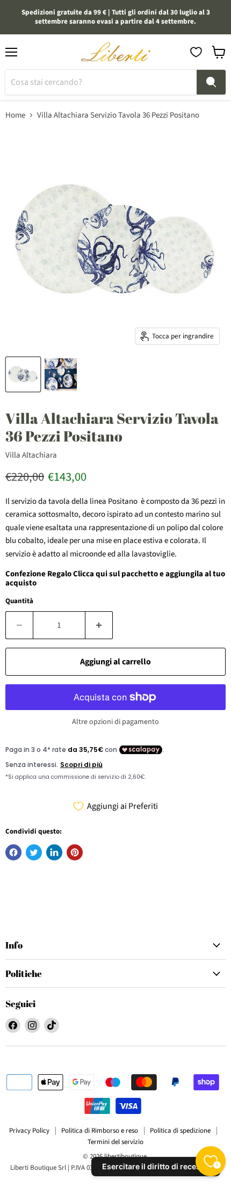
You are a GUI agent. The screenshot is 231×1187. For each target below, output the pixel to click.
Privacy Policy (29, 1130)
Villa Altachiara (31, 455)
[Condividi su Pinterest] (75, 852)
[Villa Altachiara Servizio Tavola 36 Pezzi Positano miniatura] (23, 374)
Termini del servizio (115, 1142)
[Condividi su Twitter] (34, 852)
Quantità (19, 601)
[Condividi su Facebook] (13, 852)
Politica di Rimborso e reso (99, 1130)
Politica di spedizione (180, 1130)
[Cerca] (211, 82)
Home (15, 115)
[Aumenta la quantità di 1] (99, 625)
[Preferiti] (196, 52)
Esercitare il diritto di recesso (156, 1166)
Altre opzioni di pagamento (115, 722)
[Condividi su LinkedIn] (54, 852)
